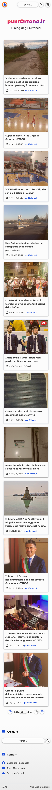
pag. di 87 (23, 711)
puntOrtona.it (31, 90)
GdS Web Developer (40, 787)
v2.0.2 (4, 787)
